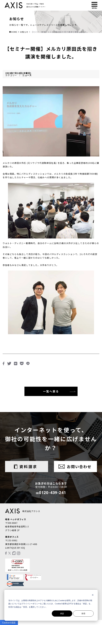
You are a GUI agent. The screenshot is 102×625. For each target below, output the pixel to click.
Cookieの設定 (9, 622)
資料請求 (28, 466)
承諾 (62, 613)
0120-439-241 (52, 492)
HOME (14, 32)
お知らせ (24, 32)
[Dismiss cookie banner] (93, 595)
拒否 (83, 613)
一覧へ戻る (51, 391)
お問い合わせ (79, 466)
